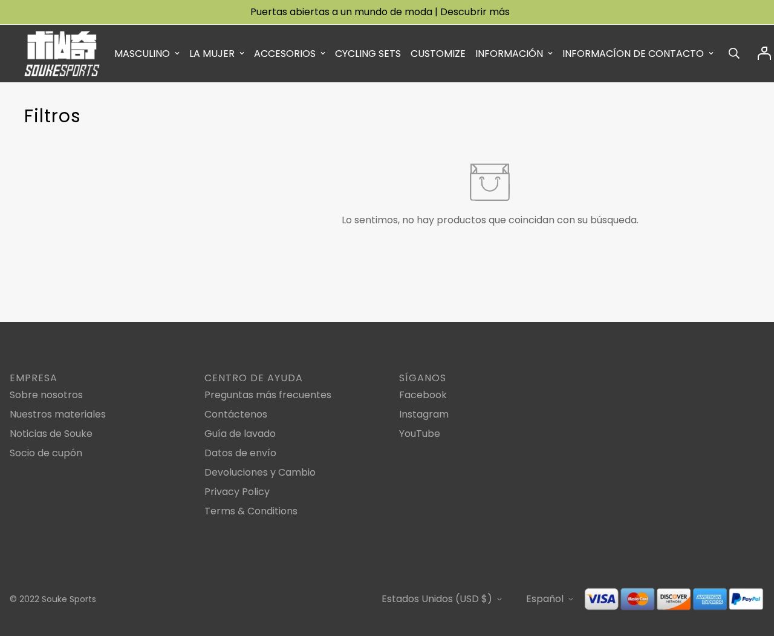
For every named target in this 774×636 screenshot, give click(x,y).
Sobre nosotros (46, 395)
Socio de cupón (46, 453)
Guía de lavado (240, 434)
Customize (438, 54)
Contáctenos (235, 414)
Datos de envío (240, 453)
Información (509, 54)
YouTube (419, 434)
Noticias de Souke (51, 434)
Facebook (423, 395)
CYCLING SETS (368, 54)
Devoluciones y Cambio (260, 472)
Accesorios (285, 54)
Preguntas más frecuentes (267, 395)
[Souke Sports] (62, 53)
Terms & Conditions (251, 511)
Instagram (424, 414)
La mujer (212, 54)
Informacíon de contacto (633, 54)
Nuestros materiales (58, 414)
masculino (142, 54)
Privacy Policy (237, 492)
